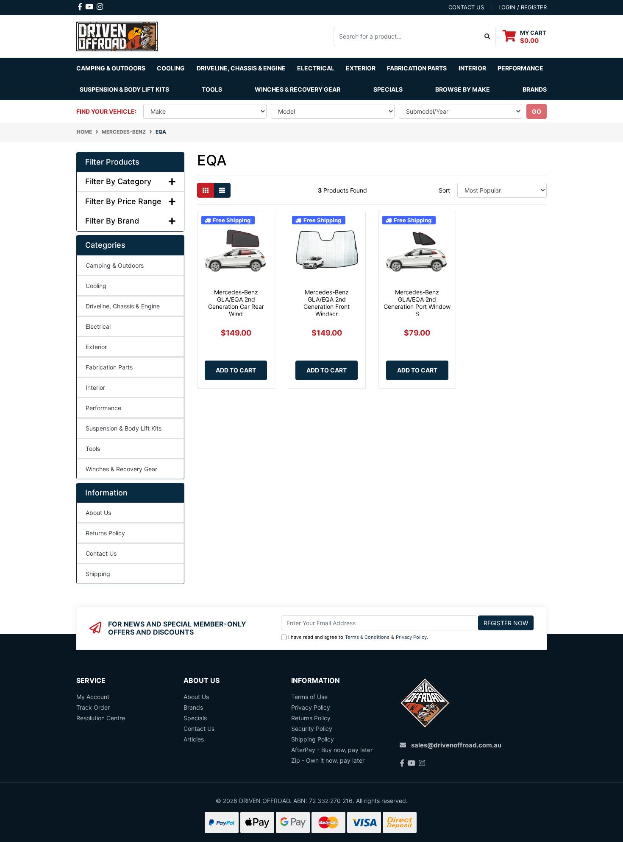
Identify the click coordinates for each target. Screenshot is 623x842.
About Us (98, 512)
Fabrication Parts (417, 68)
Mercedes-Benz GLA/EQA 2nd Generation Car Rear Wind (236, 302)
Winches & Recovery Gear (121, 469)
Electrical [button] (315, 68)
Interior (95, 387)
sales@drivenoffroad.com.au (456, 745)
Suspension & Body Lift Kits (123, 428)
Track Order (93, 707)
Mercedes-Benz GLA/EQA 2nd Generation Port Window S (417, 302)
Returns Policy (105, 533)
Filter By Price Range (123, 201)
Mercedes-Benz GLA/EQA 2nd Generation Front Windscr (326, 302)
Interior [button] (472, 68)
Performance (103, 407)
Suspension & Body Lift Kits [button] (124, 89)
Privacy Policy (411, 637)
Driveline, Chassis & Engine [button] (241, 68)
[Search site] (487, 36)
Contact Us (101, 553)
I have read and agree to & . (358, 637)
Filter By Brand (112, 220)
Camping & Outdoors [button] (110, 68)
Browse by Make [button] (462, 89)
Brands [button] (535, 89)
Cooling (96, 285)
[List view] (222, 190)
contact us (466, 7)
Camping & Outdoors (115, 265)
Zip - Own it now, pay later (327, 760)
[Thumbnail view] (205, 190)
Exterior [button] (360, 68)
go (536, 111)
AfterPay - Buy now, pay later (332, 749)
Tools (212, 89)
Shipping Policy (312, 739)
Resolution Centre (100, 718)
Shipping (98, 573)
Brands (193, 707)
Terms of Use (309, 696)
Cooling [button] (171, 68)
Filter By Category (118, 181)
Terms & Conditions (367, 637)
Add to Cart (236, 370)
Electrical (98, 326)
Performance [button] (520, 68)
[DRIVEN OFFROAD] (117, 35)
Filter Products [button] (112, 161)
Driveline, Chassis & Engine (123, 306)
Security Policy (311, 728)
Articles (194, 739)
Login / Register (522, 7)
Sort (444, 190)
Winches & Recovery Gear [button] (297, 89)
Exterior (96, 346)
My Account (92, 696)
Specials (388, 89)
